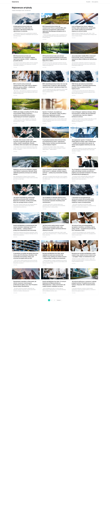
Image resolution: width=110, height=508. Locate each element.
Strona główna (95, 1)
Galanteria (15, 2)
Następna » (59, 300)
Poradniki (88, 1)
